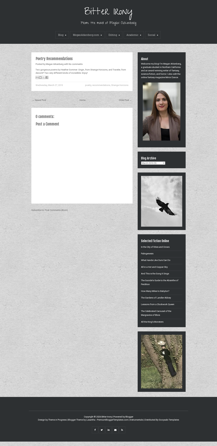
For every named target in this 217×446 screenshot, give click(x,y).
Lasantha (90, 419)
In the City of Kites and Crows (155, 247)
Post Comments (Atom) (56, 210)
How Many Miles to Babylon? (155, 291)
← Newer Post (39, 100)
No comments (76, 64)
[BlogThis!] (40, 77)
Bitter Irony (108, 12)
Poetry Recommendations (54, 58)
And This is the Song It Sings (155, 273)
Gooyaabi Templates (169, 419)
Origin (81, 69)
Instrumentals (136, 419)
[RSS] (122, 429)
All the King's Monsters (152, 322)
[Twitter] (102, 429)
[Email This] (37, 77)
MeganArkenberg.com (86, 35)
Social (151, 35)
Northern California (171, 67)
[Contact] (115, 429)
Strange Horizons (119, 85)
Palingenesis (147, 253)
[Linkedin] (108, 429)
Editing (112, 35)
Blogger (129, 416)
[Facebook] (95, 429)
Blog (60, 35)
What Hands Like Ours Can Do (155, 260)
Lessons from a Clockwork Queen (157, 304)
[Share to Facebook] (46, 77)
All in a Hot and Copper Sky (154, 267)
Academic (132, 35)
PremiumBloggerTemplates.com (112, 419)
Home (82, 100)
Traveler (116, 69)
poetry (88, 85)
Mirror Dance (171, 77)
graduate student (151, 67)
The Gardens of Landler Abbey (156, 297)
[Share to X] (43, 77)
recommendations (101, 85)
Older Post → (125, 100)
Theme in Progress (57, 419)
